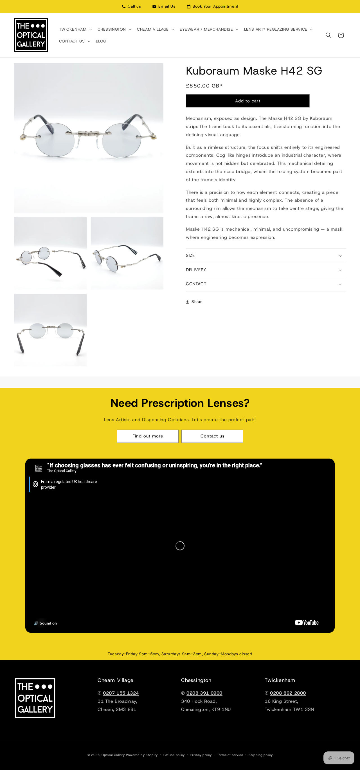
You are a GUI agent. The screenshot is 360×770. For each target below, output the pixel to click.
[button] (75, 29)
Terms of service (230, 755)
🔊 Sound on (45, 623)
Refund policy (174, 755)
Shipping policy (261, 755)
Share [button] (197, 301)
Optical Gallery (113, 755)
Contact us (212, 436)
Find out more (147, 436)
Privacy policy (201, 755)
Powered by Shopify (142, 755)
